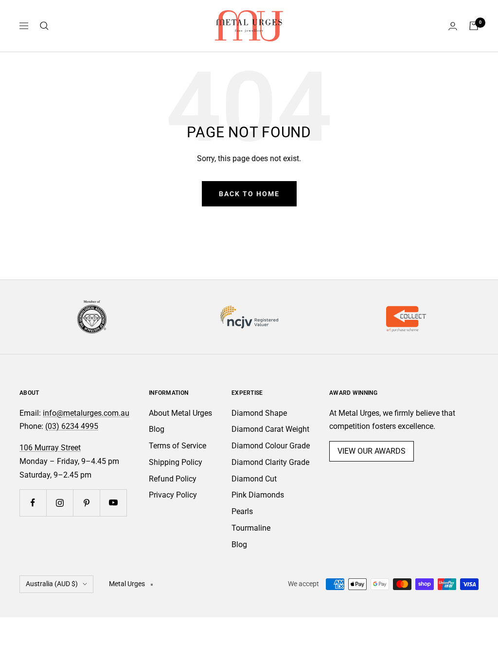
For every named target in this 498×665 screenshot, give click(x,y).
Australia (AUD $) (52, 584)
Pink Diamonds (257, 494)
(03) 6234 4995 (71, 426)
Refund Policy (172, 478)
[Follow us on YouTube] (113, 502)
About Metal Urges (180, 413)
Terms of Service (177, 445)
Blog (156, 429)
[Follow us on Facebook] (32, 502)
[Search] (44, 25)
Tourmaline (250, 528)
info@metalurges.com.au (86, 413)
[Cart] (474, 25)
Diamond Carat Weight (270, 429)
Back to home (249, 194)
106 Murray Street (50, 447)
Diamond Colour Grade (270, 445)
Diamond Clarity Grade (270, 462)
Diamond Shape (259, 413)
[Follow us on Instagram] (59, 502)
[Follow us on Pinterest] (86, 502)
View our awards (372, 451)
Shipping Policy (175, 462)
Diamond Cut (254, 478)
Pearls (242, 511)
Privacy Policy (173, 494)
